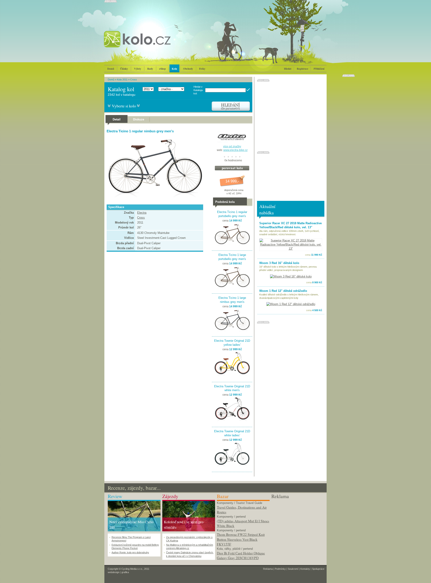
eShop (162, 69)
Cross (133, 79)
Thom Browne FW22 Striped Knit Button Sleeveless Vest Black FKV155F (241, 539)
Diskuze (138, 119)
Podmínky (280, 568)
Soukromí (293, 568)
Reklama (268, 568)
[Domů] (149, 44)
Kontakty (305, 568)
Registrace (302, 69)
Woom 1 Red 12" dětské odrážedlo (283, 291)
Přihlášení (319, 69)
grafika (125, 572)
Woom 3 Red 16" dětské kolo (279, 263)
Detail (117, 119)
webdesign (113, 572)
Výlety (137, 69)
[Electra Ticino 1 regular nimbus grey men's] (153, 200)
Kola (174, 69)
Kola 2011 (122, 79)
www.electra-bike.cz (235, 150)
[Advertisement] (297, 528)
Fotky (202, 69)
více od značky (232, 146)
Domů (110, 69)
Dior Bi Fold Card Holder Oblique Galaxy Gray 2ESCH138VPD (241, 555)
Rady (150, 69)
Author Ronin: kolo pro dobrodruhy (130, 552)
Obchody (188, 69)
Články (124, 69)
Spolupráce (318, 568)
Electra (141, 212)
